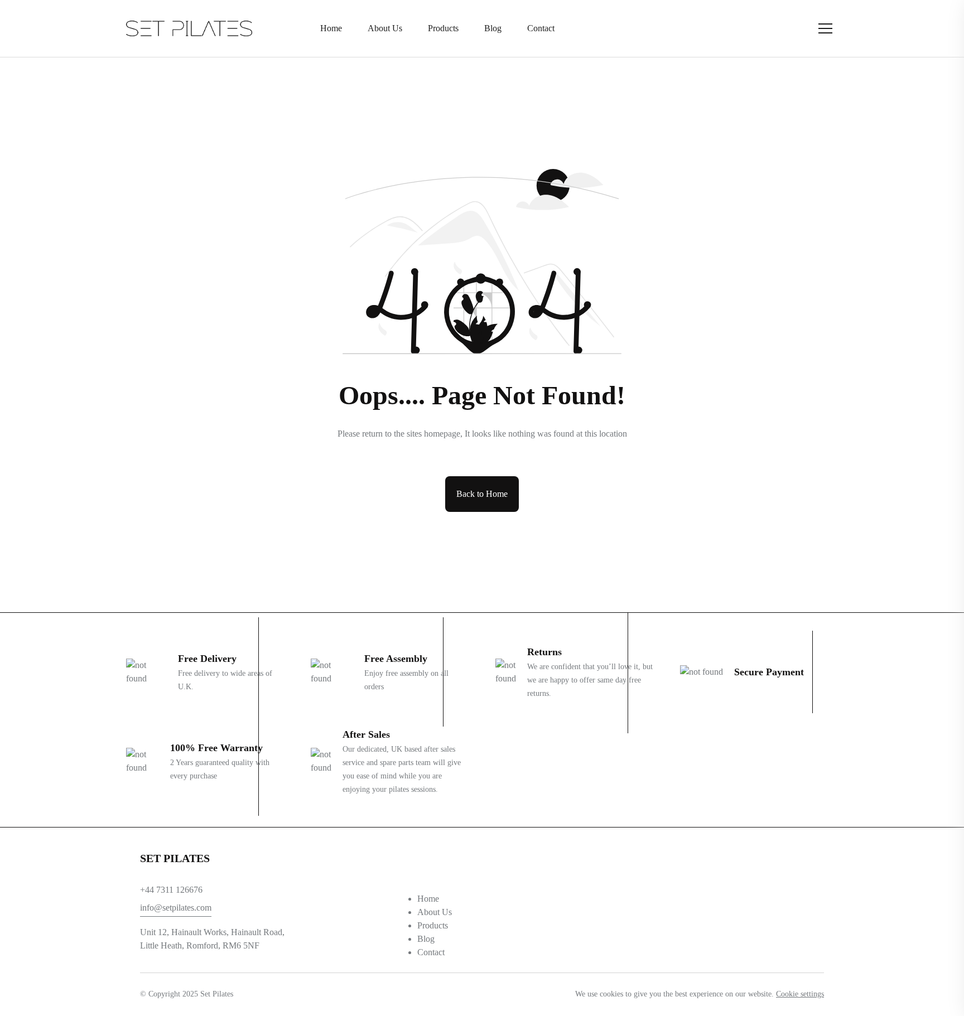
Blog (426, 939)
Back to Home (482, 494)
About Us (434, 912)
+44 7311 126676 (171, 889)
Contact (431, 952)
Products (432, 925)
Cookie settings (800, 994)
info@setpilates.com (175, 907)
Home (428, 898)
